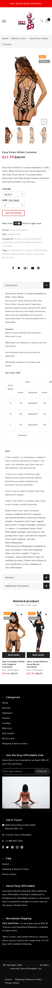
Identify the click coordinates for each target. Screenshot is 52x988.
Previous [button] (7, 91)
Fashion (6, 718)
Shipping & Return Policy (15, 743)
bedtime (6, 254)
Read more (13, 655)
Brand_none (32, 254)
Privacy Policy (9, 874)
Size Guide (14, 200)
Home (5, 38)
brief (41, 254)
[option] (26, 90)
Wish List (7, 728)
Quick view (21, 614)
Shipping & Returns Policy (15, 869)
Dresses (6, 708)
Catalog (6, 723)
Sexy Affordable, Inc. (31, 968)
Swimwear (7, 713)
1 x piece (27, 250)
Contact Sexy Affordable (18, 834)
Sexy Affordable (19, 230)
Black (8, 194)
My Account (8, 738)
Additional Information (17, 586)
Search (5, 864)
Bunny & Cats (19, 38)
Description (11, 285)
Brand (21, 254)
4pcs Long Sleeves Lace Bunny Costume (37, 664)
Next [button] (40, 91)
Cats (12, 257)
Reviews (9, 577)
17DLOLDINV (40, 250)
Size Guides (8, 733)
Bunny (5, 257)
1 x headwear (15, 250)
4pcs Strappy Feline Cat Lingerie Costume (13, 664)
